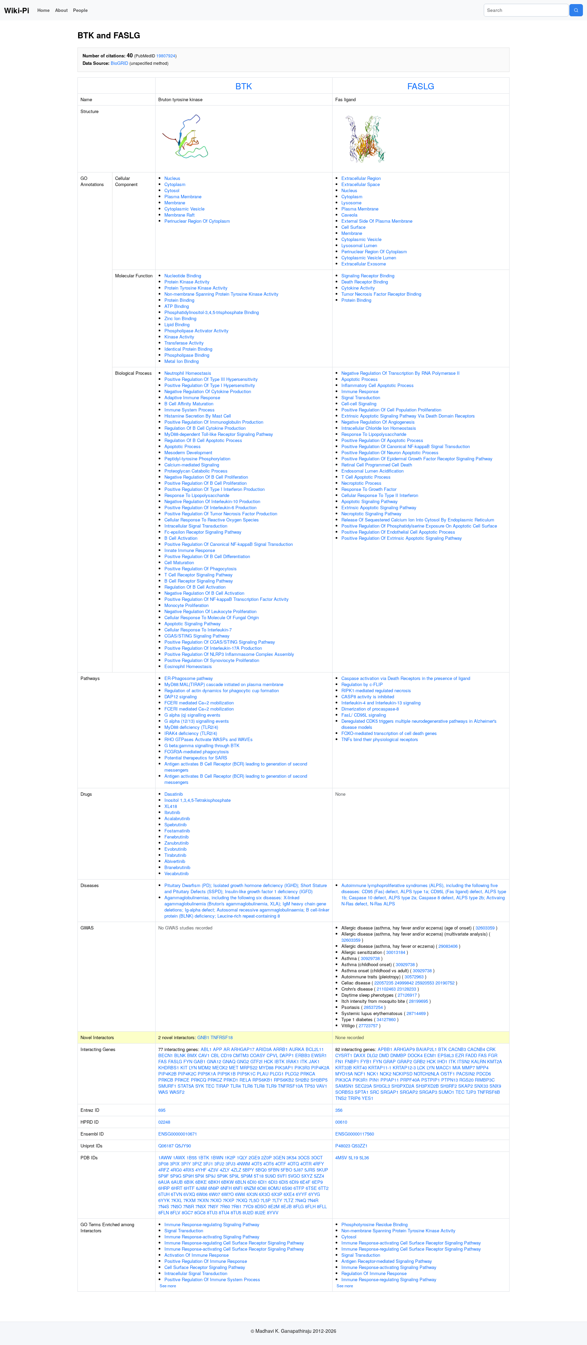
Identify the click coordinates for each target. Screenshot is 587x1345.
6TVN (176, 1194)
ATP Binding (176, 306)
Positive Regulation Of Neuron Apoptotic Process (390, 452)
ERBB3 (302, 1055)
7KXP (228, 1200)
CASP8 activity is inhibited (367, 696)
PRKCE (182, 1079)
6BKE (201, 1182)
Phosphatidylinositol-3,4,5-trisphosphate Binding (211, 312)
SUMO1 (446, 1092)
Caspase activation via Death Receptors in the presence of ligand (405, 678)
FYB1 (366, 1061)
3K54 (291, 1157)
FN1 (339, 1061)
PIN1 (374, 1079)
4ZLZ (236, 1169)
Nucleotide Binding (182, 275)
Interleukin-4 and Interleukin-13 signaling (381, 702)
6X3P (276, 1194)
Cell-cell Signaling (358, 403)
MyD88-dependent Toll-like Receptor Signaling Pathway (218, 434)
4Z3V (213, 1169)
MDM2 (204, 1067)
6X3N (252, 1194)
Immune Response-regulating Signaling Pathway (212, 1224)
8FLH (310, 1206)
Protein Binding (179, 300)
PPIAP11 (389, 1079)
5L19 (353, 1157)
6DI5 (283, 1182)
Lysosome (351, 202)
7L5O (254, 1200)
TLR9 (271, 1086)
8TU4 (224, 1212)
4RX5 (188, 1169)
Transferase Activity (184, 342)
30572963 (414, 976)
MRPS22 (248, 1067)
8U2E (260, 1212)
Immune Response (359, 391)
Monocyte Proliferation (186, 605)
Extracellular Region (361, 178)
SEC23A (363, 1086)
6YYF (301, 1194)
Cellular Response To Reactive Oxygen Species (211, 519)
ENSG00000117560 (354, 1133)
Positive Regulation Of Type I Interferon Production (214, 489)
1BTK (203, 1157)
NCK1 (372, 1073)
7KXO (215, 1200)
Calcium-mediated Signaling (191, 464)
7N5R (188, 1206)
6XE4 (289, 1194)
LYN (193, 1067)
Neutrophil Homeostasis (187, 373)
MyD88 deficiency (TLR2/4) (191, 727)
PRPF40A (410, 1079)
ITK (303, 1061)
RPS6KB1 (262, 1079)
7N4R (312, 1200)
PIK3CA (343, 1079)
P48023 (342, 1145)
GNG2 (243, 1061)
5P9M (246, 1176)
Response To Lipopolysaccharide (196, 495)
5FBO (286, 1169)
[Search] (576, 10)
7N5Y (213, 1206)
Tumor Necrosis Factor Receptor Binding (381, 294)
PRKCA (307, 1073)
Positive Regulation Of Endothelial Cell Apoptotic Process (398, 532)
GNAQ (229, 1061)
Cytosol (171, 190)
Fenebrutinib (176, 836)
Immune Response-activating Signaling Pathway (212, 1236)
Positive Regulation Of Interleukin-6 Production (210, 507)
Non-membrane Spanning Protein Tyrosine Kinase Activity (221, 294)
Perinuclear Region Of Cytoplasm (197, 221)
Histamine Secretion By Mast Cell (197, 415)
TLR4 (235, 1086)
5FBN (273, 1169)
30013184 (395, 952)
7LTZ (289, 1200)
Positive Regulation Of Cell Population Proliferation (391, 409)
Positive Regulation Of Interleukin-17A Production (213, 648)
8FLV (175, 1212)
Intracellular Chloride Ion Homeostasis (378, 428)
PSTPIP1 (430, 1079)
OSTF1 (448, 1073)
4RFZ (163, 1169)
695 (161, 1110)
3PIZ (197, 1163)
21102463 (386, 988)
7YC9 (248, 1206)
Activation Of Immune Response (196, 1255)
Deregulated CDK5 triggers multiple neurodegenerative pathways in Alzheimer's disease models (419, 724)
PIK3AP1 (284, 1067)
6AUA (164, 1182)
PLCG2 (292, 1073)
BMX (192, 1055)
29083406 (448, 946)
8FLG (298, 1206)
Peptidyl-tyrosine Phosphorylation (197, 458)
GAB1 (200, 1061)
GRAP (389, 1061)
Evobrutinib (175, 849)
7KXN (203, 1200)
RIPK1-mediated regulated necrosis (376, 690)
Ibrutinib (172, 812)
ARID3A (264, 1049)
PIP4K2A (320, 1067)
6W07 (214, 1194)
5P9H (188, 1176)
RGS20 (466, 1079)
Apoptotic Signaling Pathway (192, 623)
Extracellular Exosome (363, 263)
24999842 (404, 982)
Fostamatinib (177, 830)
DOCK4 (415, 1055)
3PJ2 (219, 1163)
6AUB (177, 1182)
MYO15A (344, 1073)
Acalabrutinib (177, 818)
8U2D (248, 1212)
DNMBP (398, 1055)
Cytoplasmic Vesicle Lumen (368, 257)
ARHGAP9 (404, 1049)
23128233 (406, 988)
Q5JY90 (183, 1145)
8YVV (273, 1212)
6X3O (264, 1194)
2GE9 (254, 1157)
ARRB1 (280, 1049)
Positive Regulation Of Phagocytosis (200, 568)
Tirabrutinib (175, 855)
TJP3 (471, 1092)
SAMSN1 (344, 1086)
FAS (162, 1061)
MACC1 (443, 1067)
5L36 (364, 1157)
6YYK (164, 1200)
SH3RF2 (448, 1086)
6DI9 (294, 1182)
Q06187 (166, 1145)
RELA (245, 1079)
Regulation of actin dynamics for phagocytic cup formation (221, 690)
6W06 (202, 1194)
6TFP (299, 1188)
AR (227, 1049)
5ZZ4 (319, 1176)
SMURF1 (167, 1086)
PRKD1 (231, 1079)
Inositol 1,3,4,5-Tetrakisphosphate (197, 800)
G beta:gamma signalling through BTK (201, 745)
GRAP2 (404, 1061)
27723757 (368, 1025)
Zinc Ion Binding (180, 318)
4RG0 (176, 1169)
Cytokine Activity (358, 287)
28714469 (416, 1013)
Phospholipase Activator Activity (196, 330)
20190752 (445, 982)
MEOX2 (220, 1067)
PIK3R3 (302, 1067)
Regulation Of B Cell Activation (195, 587)
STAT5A (186, 1086)
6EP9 (317, 1182)
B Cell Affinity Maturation (188, 403)
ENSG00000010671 (177, 1133)
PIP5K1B (226, 1073)
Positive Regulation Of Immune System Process (212, 1279)
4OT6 (268, 1163)
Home (43, 10)
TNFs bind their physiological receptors (379, 739)
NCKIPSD (402, 1073)
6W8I (240, 1194)
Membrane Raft (179, 214)
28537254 (373, 1007)
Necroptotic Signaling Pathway (371, 513)
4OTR (306, 1163)
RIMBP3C (485, 1079)
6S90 (287, 1188)
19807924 (165, 55)
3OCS (304, 1157)
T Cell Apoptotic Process (366, 477)
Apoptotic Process (182, 446)
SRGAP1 (389, 1092)
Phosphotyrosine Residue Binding (374, 1224)
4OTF (280, 1163)
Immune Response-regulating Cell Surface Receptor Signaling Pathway (234, 1242)
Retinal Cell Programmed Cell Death (376, 464)
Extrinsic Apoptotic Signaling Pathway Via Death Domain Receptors (408, 415)
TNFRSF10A (290, 1086)
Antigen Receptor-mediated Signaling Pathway (386, 1261)
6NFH (226, 1188)
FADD (471, 1055)
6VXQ (189, 1194)
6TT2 (323, 1188)
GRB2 (419, 1061)
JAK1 (314, 1061)
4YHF (201, 1169)
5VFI (282, 1176)
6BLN (240, 1182)
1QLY (242, 1157)
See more (168, 1285)
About (61, 10)
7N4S (163, 1206)
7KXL (176, 1200)
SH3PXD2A (402, 1086)
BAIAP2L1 (426, 1049)
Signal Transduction (360, 397)
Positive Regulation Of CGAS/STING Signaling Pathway (219, 642)
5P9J (211, 1176)
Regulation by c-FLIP (362, 684)
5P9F (163, 1176)
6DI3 (273, 1182)
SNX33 (481, 1086)
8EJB (286, 1206)
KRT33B (343, 1067)
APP (217, 1049)
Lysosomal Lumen (359, 245)
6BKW (227, 1182)
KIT (184, 1067)
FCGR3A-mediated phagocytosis (196, 751)
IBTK (279, 1061)
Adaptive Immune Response (192, 397)
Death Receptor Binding (364, 281)
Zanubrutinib (176, 843)
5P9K (222, 1176)
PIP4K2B (167, 1073)
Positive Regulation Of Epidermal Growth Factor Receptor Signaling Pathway (417, 458)
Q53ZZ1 (360, 1145)
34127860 (386, 1019)
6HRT (176, 1188)
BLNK (180, 1055)
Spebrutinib (175, 824)
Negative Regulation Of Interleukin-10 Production (212, 501)
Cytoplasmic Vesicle (184, 208)
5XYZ (307, 1176)
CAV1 (204, 1055)
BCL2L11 (315, 1049)
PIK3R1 (360, 1079)
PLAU (262, 1073)
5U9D (270, 1176)
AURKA (296, 1049)
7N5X (200, 1206)
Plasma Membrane (182, 196)
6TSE (311, 1188)
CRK (491, 1049)
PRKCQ (198, 1079)
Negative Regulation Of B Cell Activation (204, 593)
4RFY (318, 1163)
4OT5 (256, 1163)
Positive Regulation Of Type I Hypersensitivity (209, 385)
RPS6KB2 (284, 1079)
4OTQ (293, 1163)
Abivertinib (174, 861)
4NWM (243, 1163)
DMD (384, 1055)
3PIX (175, 1163)
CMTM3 (241, 1055)
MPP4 (482, 1067)
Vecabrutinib (176, 873)
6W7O (227, 1194)
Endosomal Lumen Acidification (372, 470)
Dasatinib (173, 794)
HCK (268, 1061)
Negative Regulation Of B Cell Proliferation (206, 477)
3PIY (186, 1163)
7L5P (266, 1200)
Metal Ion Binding (181, 361)
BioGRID (119, 63)
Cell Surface (353, 227)
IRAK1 (292, 1061)
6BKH (214, 1182)
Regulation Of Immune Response (374, 1273)
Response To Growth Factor (368, 489)
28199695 (418, 1001)
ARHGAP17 (242, 1049)
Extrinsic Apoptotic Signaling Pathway (378, 507)
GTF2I (256, 1061)
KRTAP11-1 (379, 1067)
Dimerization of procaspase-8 (370, 708)
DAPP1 (287, 1055)
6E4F (305, 1182)
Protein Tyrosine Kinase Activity (196, 287)
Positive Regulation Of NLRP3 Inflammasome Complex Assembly (229, 654)
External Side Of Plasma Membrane (376, 221)
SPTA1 (362, 1092)
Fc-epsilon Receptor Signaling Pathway (203, 532)
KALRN (478, 1061)
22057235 (383, 982)
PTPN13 (449, 1079)
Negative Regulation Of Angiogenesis (378, 422)
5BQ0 (261, 1169)
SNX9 (495, 1086)
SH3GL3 (381, 1086)
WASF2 (177, 1092)
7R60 (225, 1206)
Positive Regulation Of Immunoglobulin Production (213, 422)
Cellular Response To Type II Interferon (379, 495)
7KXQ (241, 1200)
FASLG (420, 85)
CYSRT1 (343, 1055)
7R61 (236, 1206)
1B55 (191, 1157)
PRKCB (165, 1079)
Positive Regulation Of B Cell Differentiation (207, 556)
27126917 (407, 995)
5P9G (175, 1176)
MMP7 (468, 1067)
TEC (210, 1086)
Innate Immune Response (189, 550)
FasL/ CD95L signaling (363, 715)
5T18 (259, 1176)
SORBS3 (344, 1092)
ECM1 (430, 1055)
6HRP (164, 1188)
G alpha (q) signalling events (192, 715)
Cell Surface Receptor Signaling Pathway (204, 1267)
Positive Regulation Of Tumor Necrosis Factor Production (220, 513)
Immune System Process (189, 409)
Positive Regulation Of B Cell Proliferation (205, 483)
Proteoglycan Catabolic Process (196, 470)
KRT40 (360, 1067)
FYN (187, 1061)
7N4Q (300, 1200)
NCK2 (385, 1073)
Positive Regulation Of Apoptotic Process (382, 440)
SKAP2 (465, 1086)
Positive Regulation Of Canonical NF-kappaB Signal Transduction (228, 544)
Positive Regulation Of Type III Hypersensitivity (211, 379)
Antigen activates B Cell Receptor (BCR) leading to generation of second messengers (235, 766)
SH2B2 (302, 1079)
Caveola (349, 214)
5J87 (298, 1169)
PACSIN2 (465, 1073)
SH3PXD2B (427, 1086)
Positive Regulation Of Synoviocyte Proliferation (211, 660)
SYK (199, 1086)
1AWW (165, 1157)
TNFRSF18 (222, 1037)
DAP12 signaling (180, 696)
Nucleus (172, 178)
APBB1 (385, 1049)
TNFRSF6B (488, 1092)
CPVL (272, 1055)
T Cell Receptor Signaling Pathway (198, 574)
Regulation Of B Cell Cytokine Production (205, 428)
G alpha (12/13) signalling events (196, 721)
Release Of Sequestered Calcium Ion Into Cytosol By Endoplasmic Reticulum (417, 519)
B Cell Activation (180, 538)
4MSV (341, 1157)
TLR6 (247, 1086)
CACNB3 (457, 1049)
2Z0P (266, 1157)
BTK (243, 85)
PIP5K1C (246, 1073)
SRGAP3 (428, 1092)
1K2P (230, 1157)
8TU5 (236, 1212)
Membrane (174, 202)
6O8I (262, 1188)
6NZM (250, 1188)
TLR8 (259, 1086)
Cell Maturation (179, 562)
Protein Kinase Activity (187, 281)
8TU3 (212, 1212)
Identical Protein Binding (188, 349)
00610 (341, 1122)
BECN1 (165, 1055)
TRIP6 (354, 1098)
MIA (456, 1067)
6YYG (314, 1194)
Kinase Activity (179, 336)
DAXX (360, 1055)
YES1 (367, 1098)
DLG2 (372, 1055)
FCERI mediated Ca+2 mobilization (199, 702)
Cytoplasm (174, 184)
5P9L (234, 1176)
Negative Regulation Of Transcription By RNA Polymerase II (400, 373)
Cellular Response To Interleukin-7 (198, 629)
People (80, 10)
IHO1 (442, 1061)
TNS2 (340, 1098)
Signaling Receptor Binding (367, 275)
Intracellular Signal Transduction (195, 525)
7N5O (176, 1206)
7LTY (277, 1200)
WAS (163, 1092)
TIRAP (222, 1086)
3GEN (279, 1157)
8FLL (322, 1206)
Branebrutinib (177, 867)
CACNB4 (476, 1049)
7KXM (189, 1200)
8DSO (261, 1206)
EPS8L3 (446, 1055)
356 (338, 1110)
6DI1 (262, 1182)
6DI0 (251, 1182)
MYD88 (266, 1067)
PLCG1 (277, 1073)
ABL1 (206, 1049)
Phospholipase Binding (186, 355)
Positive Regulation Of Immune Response (205, 1261)
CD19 (226, 1055)
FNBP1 (352, 1061)
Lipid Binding (177, 324)
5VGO (294, 1176)
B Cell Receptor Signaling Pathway (198, 580)
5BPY (248, 1169)
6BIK (189, 1182)
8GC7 (187, 1212)
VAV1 (321, 1086)
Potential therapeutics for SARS (195, 757)
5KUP (322, 1169)
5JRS (309, 1169)
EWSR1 (319, 1055)
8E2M (274, 1206)
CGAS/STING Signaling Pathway (197, 635)
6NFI (238, 1188)
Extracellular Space (360, 184)
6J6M (201, 1188)
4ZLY (225, 1169)
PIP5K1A (207, 1073)
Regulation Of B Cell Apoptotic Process (203, 440)
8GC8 (200, 1212)
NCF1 (360, 1073)
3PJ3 (230, 1163)
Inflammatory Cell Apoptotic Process (377, 385)
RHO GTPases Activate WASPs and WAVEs (208, 739)
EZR (459, 1055)
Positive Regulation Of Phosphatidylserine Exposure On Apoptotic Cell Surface (419, 525)
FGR (492, 1055)
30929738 (370, 958)
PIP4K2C (187, 1073)
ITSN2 (463, 1061)
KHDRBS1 (168, 1067)
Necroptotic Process (361, 483)
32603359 (485, 927)
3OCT (317, 1157)
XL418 (170, 806)
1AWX (179, 1157)
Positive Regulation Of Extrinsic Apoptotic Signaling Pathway (401, 538)
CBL (215, 1055)
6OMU (274, 1188)
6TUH (164, 1194)
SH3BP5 (318, 1079)
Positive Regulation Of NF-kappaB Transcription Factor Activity (226, 599)
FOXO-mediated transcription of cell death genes (389, 733)
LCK (421, 1067)
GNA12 (214, 1061)
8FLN (163, 1212)
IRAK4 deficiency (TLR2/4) (190, 733)
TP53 (309, 1086)
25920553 (424, 982)
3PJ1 (208, 1163)
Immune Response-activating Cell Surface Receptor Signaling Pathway (234, 1249)
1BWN (217, 1157)
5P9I (199, 1176)
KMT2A (494, 1061)
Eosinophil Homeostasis (188, 666)
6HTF (189, 1188)
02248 (164, 1122)
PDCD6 (483, 1073)
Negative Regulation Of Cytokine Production (207, 391)
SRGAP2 (409, 1092)
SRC (374, 1092)
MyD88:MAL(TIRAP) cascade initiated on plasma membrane (223, 684)
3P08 (163, 1163)
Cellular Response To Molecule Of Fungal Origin (211, 617)
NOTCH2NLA (426, 1073)
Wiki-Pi (16, 10)
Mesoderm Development (188, 452)
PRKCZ (215, 1079)
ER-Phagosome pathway (188, 678)
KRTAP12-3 (404, 1067)
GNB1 (203, 1037)
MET (233, 1067)
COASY (257, 1055)
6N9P (213, 1188)
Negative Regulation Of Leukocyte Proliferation (210, 611)
